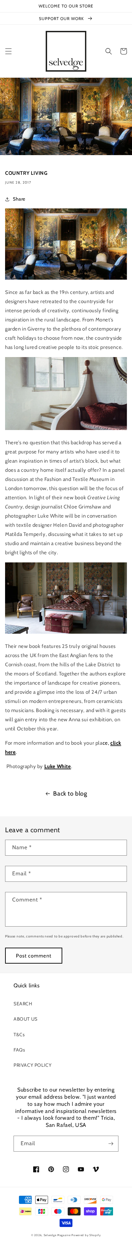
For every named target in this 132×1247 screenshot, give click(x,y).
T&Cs (19, 1034)
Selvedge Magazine (57, 1235)
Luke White (57, 766)
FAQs (19, 1050)
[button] (8, 51)
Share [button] (19, 199)
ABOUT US (26, 1019)
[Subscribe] (110, 1144)
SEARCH (23, 1004)
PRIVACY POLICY (32, 1065)
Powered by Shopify (86, 1235)
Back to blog (70, 793)
